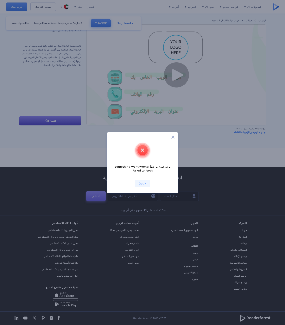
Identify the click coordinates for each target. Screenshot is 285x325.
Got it (142, 183)
